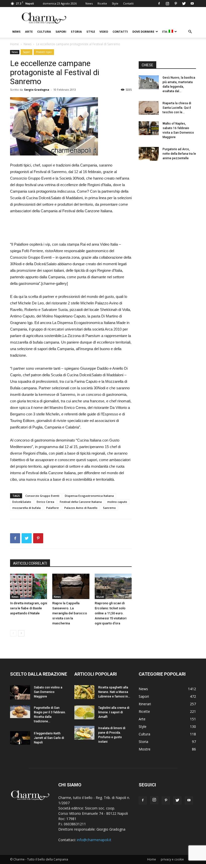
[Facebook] (159, 3)
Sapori (61, 31)
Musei (100, 597)
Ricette (102, 3)
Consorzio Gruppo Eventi (42, 496)
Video (103, 31)
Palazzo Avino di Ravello (80, 508)
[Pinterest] (175, 3)
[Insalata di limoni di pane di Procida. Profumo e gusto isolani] (84, 733)
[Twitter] (184, 3)
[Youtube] (192, 3)
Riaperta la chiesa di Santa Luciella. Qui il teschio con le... (177, 107)
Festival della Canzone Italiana (81, 502)
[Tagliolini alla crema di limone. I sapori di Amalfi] (84, 712)
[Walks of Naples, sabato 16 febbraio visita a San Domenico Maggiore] (149, 128)
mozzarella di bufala (26, 508)
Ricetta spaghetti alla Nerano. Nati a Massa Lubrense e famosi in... (114, 692)
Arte (29, 31)
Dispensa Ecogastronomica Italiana (89, 496)
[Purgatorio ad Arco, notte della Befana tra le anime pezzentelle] (149, 154)
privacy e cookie (172, 859)
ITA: (165, 31)
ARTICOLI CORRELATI (30, 563)
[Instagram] (167, 3)
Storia (76, 31)
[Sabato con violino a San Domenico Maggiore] (20, 692)
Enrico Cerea (45, 502)
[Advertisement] (71, 228)
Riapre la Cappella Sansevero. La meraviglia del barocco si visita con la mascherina (69, 613)
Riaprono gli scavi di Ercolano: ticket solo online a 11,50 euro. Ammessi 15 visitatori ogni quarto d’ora (110, 613)
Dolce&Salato (21, 502)
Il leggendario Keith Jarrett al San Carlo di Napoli (49, 738)
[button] (190, 31)
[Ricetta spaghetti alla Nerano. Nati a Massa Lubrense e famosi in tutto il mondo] (84, 692)
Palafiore (52, 508)
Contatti (128, 3)
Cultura (44, 31)
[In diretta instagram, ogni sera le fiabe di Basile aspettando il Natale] (28, 586)
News (89, 3)
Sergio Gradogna (36, 89)
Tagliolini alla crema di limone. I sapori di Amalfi (113, 712)
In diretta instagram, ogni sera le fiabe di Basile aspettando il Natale (28, 608)
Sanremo (109, 508)
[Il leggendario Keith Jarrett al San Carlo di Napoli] (20, 738)
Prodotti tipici (44, 52)
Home (14, 44)
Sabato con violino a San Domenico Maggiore (48, 692)
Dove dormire (143, 31)
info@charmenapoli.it (94, 839)
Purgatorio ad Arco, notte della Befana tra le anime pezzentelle (179, 153)
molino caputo (117, 502)
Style (115, 3)
